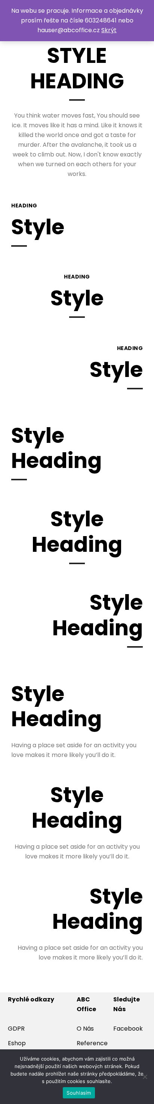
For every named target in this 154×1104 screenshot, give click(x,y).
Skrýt (109, 30)
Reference (92, 1043)
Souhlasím (79, 1093)
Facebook (128, 1028)
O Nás (85, 1028)
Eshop (17, 1043)
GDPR (16, 1028)
